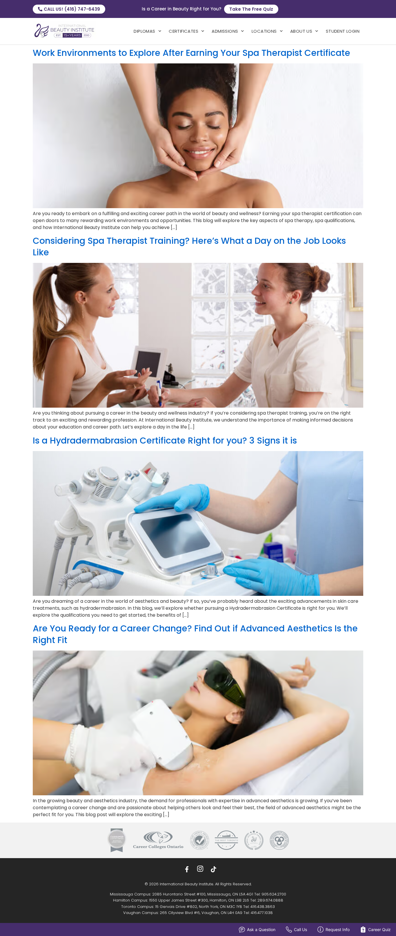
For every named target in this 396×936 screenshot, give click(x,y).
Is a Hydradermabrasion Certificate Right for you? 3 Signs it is (165, 440)
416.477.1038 (262, 912)
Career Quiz (379, 929)
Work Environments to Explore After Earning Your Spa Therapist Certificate (191, 53)
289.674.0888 (270, 900)
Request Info (338, 929)
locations (264, 31)
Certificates (183, 31)
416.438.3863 (262, 906)
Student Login (342, 31)
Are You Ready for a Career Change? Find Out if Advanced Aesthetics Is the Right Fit (195, 634)
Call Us (300, 929)
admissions (225, 31)
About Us (301, 31)
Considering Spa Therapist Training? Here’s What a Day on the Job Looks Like (189, 247)
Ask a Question (261, 929)
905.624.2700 (273, 894)
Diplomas (144, 31)
